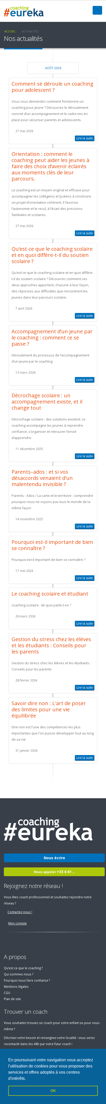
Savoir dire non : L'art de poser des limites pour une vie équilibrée (49, 709)
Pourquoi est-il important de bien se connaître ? (52, 545)
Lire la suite (84, 138)
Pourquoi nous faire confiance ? (27, 980)
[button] (27, 1079)
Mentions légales (16, 986)
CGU (7, 993)
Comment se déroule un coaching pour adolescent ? (52, 86)
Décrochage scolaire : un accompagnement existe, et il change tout (47, 401)
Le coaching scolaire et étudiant (50, 593)
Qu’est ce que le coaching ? (23, 968)
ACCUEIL (10, 31)
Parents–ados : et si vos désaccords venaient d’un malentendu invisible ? (42, 478)
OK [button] (53, 1091)
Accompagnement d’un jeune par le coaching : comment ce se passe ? (52, 337)
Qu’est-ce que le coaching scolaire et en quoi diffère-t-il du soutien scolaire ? (52, 255)
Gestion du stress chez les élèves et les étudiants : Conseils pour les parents (51, 645)
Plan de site (12, 999)
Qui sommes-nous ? (18, 974)
